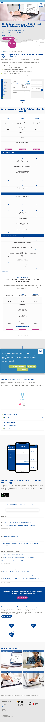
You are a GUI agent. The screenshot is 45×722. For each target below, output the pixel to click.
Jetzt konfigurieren (8, 149)
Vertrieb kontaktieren (36, 249)
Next (42, 90)
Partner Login (5, 715)
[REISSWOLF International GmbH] (41, 4)
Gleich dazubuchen (9, 329)
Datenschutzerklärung (24, 360)
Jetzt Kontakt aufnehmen (22, 597)
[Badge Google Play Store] (22, 496)
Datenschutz (4, 710)
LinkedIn (2, 706)
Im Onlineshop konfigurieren (8, 38)
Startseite (2, 51)
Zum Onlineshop (30, 3)
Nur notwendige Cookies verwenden (17, 366)
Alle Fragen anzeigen (5, 528)
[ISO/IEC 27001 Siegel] (11, 625)
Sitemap (3, 711)
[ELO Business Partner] (20, 703)
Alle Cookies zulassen (22, 369)
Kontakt (23, 3)
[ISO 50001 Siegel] (11, 634)
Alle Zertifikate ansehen (6, 616)
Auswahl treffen (31, 366)
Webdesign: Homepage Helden (8, 716)
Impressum (3, 709)
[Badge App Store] (22, 494)
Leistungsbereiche (7, 51)
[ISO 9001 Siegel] (33, 625)
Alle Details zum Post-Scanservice (22, 326)
